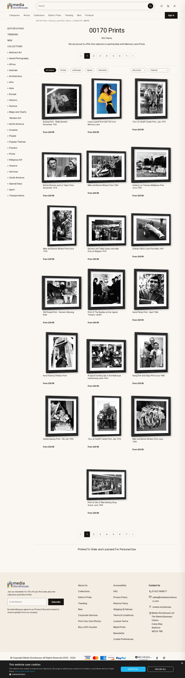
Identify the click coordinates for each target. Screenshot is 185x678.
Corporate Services (88, 615)
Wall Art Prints (41, 21)
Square (89, 70)
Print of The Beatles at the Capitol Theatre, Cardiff (103, 313)
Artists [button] (27, 15)
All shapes (50, 70)
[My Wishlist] (162, 6)
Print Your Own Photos (89, 621)
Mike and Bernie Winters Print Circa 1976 (58, 250)
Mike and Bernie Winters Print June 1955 (147, 440)
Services (13, 171)
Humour (13, 106)
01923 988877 (159, 591)
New (79, 15)
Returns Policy (120, 603)
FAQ (115, 591)
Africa (12, 64)
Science (13, 165)
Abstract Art (15, 52)
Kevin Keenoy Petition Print (55, 376)
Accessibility (119, 585)
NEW (9, 40)
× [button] (182, 663)
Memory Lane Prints (56, 21)
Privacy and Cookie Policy (25, 671)
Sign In (171, 15)
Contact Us (154, 585)
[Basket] (168, 6)
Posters (13, 148)
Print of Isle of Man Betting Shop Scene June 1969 (102, 503)
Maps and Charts (17, 112)
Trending (69, 15)
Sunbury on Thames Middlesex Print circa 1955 (148, 186)
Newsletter (118, 633)
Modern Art (15, 118)
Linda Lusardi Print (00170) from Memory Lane (102, 123)
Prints (12, 153)
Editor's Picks (54, 15)
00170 (86, 21)
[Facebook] (157, 659)
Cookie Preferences (123, 639)
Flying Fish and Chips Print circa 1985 (148, 376)
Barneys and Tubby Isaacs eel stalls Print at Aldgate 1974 (103, 250)
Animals (13, 70)
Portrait (63, 70)
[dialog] (92, 669)
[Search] (150, 6)
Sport (12, 189)
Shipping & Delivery (123, 609)
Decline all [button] (160, 669)
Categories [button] (14, 15)
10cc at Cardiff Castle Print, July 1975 (149, 122)
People (12, 135)
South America (16, 177)
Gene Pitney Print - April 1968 (145, 312)
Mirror (68, 21)
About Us (82, 585)
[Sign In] (175, 6)
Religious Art (15, 159)
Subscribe (56, 602)
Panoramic (103, 70)
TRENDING (12, 34)
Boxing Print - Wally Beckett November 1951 (55, 123)
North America (16, 124)
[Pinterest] (164, 659)
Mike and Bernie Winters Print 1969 (103, 185)
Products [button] (89, 15)
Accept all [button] (133, 669)
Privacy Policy (120, 597)
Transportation (16, 195)
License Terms (120, 621)
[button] (63, 674)
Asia (11, 88)
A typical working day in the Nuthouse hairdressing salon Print (104, 377)
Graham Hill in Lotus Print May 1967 (148, 249)
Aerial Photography (19, 58)
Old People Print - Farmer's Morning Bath (58, 313)
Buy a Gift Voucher (87, 627)
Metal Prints (119, 627)
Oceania (13, 130)
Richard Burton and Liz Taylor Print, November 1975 (58, 186)
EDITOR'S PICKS (15, 28)
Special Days (15, 183)
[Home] (19, 6)
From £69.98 (48, 132)
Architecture (15, 76)
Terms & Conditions (123, 615)
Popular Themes (17, 141)
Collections (39, 15)
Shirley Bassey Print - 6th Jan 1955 (58, 439)
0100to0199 (77, 21)
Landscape (76, 70)
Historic (13, 100)
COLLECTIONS (14, 46)
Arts (11, 82)
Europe (12, 94)
